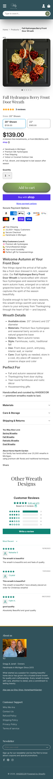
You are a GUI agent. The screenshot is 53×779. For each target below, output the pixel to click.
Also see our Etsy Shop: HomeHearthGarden (22, 690)
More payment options (26, 203)
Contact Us (8, 711)
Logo (13, 6)
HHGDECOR (21, 774)
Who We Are (9, 707)
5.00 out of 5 (33, 503)
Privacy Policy (10, 724)
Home (5, 29)
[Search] (47, 13)
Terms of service (11, 728)
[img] (8, 549)
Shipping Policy (10, 720)
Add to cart (26, 187)
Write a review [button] (26, 531)
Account (43, 6)
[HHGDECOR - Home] (15, 648)
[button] (14, 511)
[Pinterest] (8, 760)
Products (15, 29)
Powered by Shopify (36, 774)
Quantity (7, 170)
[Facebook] (4, 760)
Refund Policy (9, 715)
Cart (48, 6)
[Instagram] (12, 760)
